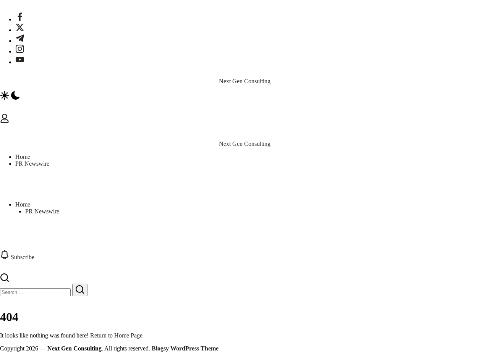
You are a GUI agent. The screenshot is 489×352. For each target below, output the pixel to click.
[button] (244, 96)
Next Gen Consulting (244, 81)
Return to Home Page (116, 335)
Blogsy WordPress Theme (185, 348)
